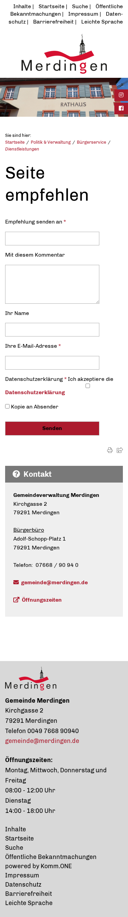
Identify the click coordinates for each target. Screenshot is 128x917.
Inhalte (22, 6)
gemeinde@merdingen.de (54, 582)
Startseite (52, 6)
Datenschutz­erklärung (35, 392)
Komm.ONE (56, 866)
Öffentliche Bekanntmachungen (51, 857)
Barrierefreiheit (53, 21)
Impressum (83, 14)
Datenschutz (23, 884)
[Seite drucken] (110, 450)
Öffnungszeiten (42, 600)
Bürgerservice (91, 142)
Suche (80, 6)
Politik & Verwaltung (51, 142)
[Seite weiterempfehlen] (120, 450)
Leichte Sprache (102, 21)
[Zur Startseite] (64, 53)
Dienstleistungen (22, 149)
